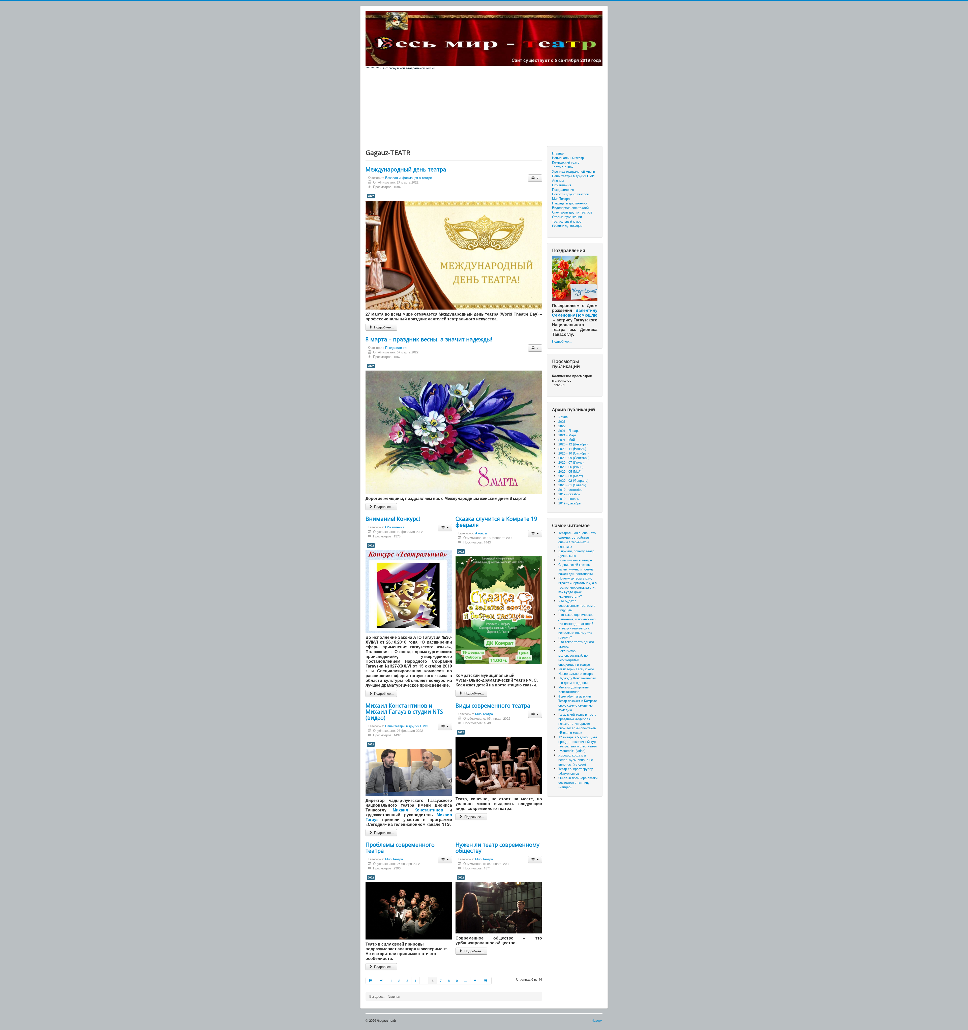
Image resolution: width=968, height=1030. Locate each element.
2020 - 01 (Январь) (572, 484)
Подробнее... (383, 327)
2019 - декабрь (569, 503)
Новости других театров (570, 194)
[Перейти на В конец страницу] (486, 980)
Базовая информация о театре (408, 177)
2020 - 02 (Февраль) (573, 480)
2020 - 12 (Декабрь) (573, 444)
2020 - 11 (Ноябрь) (572, 448)
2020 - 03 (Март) (570, 475)
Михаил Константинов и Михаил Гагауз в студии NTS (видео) (404, 711)
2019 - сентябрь (570, 489)
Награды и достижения (569, 203)
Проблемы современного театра (400, 847)
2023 (561, 421)
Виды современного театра (493, 705)
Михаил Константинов (418, 810)
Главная (558, 153)
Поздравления (396, 347)
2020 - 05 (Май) (569, 471)
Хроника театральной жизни (573, 171)
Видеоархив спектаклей (570, 207)
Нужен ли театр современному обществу (497, 847)
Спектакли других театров (572, 212)
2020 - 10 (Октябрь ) (573, 453)
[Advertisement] (484, 108)
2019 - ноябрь (568, 498)
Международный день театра (406, 169)
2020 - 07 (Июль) (571, 462)
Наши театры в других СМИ (406, 725)
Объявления (394, 527)
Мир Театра (484, 713)
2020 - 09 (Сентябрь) (573, 457)
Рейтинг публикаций (567, 226)
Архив (563, 416)
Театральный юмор (566, 221)
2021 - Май (566, 439)
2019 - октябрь (569, 494)
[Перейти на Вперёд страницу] (475, 980)
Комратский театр (565, 162)
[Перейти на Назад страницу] (381, 980)
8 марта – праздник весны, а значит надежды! (429, 339)
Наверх (596, 1020)
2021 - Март (567, 435)
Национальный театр (568, 158)
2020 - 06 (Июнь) (570, 466)
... (424, 980)
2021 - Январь (569, 430)
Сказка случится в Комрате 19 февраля (496, 521)
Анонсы (481, 533)
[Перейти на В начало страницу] (371, 980)
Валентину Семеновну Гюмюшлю (574, 312)
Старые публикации (567, 217)
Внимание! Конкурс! (393, 518)
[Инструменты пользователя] (535, 178)
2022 (371, 196)
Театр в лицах (562, 167)
